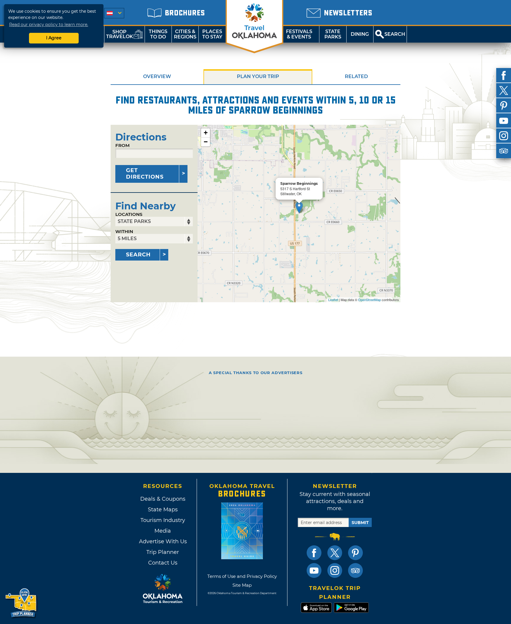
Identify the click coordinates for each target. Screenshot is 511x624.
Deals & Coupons (162, 499)
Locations (129, 214)
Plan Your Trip (258, 76)
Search (138, 254)
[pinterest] (503, 105)
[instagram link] (334, 570)
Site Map (242, 585)
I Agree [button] (54, 38)
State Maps (163, 509)
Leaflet (333, 299)
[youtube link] (314, 570)
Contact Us (162, 563)
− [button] (206, 142)
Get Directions (145, 173)
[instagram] (503, 135)
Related (356, 76)
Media (162, 531)
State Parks (332, 34)
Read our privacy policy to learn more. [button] (48, 24)
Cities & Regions (185, 34)
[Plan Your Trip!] (21, 603)
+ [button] (206, 132)
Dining (360, 34)
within (124, 231)
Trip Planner (162, 552)
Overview (157, 76)
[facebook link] (314, 552)
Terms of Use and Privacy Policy (242, 576)
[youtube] (503, 120)
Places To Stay (212, 34)
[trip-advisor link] (355, 570)
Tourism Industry (162, 520)
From (122, 145)
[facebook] (503, 75)
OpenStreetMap (369, 299)
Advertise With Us (162, 541)
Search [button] (394, 34)
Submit (360, 522)
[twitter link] (334, 552)
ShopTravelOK (119, 34)
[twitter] (503, 90)
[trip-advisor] (503, 150)
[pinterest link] (355, 552)
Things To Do (158, 34)
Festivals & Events (299, 34)
